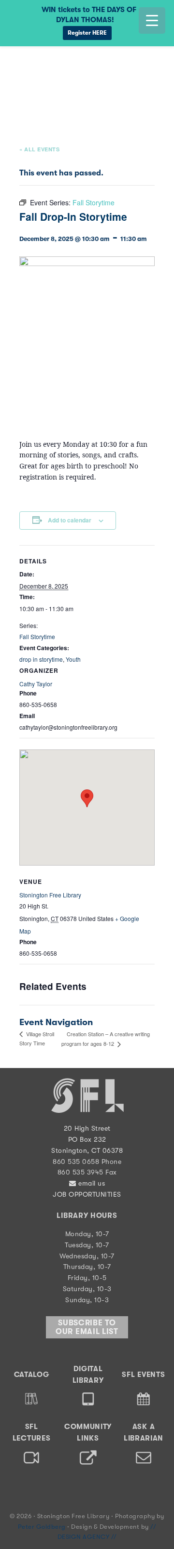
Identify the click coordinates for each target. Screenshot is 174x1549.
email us (90, 1183)
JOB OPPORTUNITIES (87, 1194)
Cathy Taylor (35, 684)
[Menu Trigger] (152, 20)
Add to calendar (69, 520)
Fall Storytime (37, 636)
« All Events (39, 149)
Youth (73, 659)
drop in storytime (41, 659)
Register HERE (87, 32)
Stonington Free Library (46, 69)
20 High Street (87, 1128)
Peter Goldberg (43, 1526)
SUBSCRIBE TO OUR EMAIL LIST (87, 1327)
